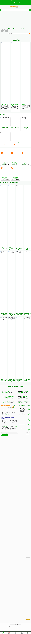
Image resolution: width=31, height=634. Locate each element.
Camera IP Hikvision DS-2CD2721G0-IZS (26, 163)
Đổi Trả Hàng (29, 419)
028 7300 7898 (14, 425)
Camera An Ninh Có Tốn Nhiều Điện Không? (5, 142)
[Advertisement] (15, 17)
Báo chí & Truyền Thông (5, 104)
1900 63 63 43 (8, 425)
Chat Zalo (22, 633)
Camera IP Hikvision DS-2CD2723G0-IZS (15, 163)
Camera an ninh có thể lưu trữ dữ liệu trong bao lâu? (15, 128)
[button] (1, 7)
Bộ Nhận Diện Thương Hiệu (14, 105)
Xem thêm (5, 129)
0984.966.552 (18, 2)
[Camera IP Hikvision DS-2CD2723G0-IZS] (15, 156)
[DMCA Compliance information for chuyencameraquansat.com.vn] (28, 432)
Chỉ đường (28, 633)
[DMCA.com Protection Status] (28, 619)
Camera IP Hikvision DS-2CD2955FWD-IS (5, 163)
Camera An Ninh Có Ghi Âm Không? (25, 128)
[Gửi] (29, 10)
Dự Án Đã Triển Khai (25, 104)
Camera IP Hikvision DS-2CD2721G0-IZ (5, 178)
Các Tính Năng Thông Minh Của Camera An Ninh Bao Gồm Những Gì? (15, 142)
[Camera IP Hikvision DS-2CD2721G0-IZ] (5, 171)
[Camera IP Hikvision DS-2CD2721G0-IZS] (26, 156)
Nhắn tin (15, 633)
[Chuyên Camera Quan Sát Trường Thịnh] (15, 7)
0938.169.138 (14, 2)
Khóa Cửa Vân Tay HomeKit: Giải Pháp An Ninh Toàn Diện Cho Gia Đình (5, 128)
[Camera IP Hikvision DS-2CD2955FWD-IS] (5, 156)
